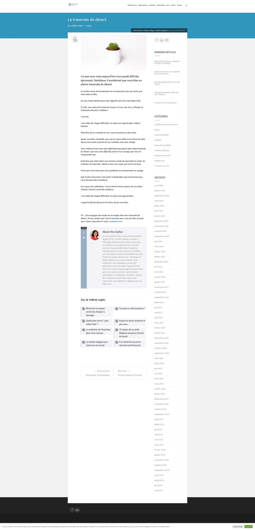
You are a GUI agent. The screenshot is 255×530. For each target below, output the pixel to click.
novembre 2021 (161, 287)
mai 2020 (158, 373)
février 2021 (159, 328)
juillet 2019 (159, 424)
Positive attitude (161, 150)
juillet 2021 (159, 302)
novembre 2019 (161, 404)
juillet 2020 (159, 363)
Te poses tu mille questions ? (165, 103)
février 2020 (159, 389)
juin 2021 (158, 307)
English (179, 5)
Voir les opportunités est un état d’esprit (167, 83)
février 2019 (159, 450)
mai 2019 (158, 434)
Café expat (152, 5)
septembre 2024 (161, 195)
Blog (167, 5)
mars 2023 (159, 246)
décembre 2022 (161, 262)
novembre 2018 (161, 460)
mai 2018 (158, 490)
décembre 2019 (161, 399)
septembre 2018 (161, 470)
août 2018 (158, 475)
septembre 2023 (161, 236)
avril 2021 (158, 317)
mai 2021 (158, 312)
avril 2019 (158, 439)
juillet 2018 (159, 480)
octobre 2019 (160, 409)
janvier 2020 (159, 394)
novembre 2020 (161, 343)
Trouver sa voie (132, 5)
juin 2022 (158, 267)
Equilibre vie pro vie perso (166, 124)
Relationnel (159, 161)
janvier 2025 (159, 190)
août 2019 (158, 419)
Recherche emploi (162, 155)
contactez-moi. (116, 221)
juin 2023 (158, 241)
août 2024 (158, 201)
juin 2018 (158, 485)
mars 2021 (159, 323)
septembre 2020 (161, 353)
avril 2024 (158, 211)
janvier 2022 (159, 282)
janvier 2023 (159, 256)
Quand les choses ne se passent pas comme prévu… (167, 72)
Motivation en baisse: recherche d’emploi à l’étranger (167, 62)
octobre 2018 (160, 465)
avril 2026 (158, 185)
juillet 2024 (159, 206)
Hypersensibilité (161, 135)
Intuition (158, 140)
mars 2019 (159, 445)
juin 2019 (158, 429)
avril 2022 (158, 272)
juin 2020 (158, 368)
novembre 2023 (161, 226)
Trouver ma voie (161, 166)
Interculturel (161, 5)
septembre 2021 (161, 297)
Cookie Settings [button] (238, 526)
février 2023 (159, 251)
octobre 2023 (160, 231)
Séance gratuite (143, 5)
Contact (173, 5)
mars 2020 (159, 384)
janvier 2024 (159, 216)
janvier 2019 (159, 455)
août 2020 (158, 358)
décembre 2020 (161, 338)
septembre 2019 (161, 414)
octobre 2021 (160, 292)
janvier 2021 (159, 333)
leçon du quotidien (162, 145)
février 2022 (159, 277)
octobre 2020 (160, 348)
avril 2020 (158, 378)
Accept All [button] (248, 526)
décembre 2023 (161, 221)
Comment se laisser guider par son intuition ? (166, 93)
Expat (88, 26)
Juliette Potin (77, 26)
